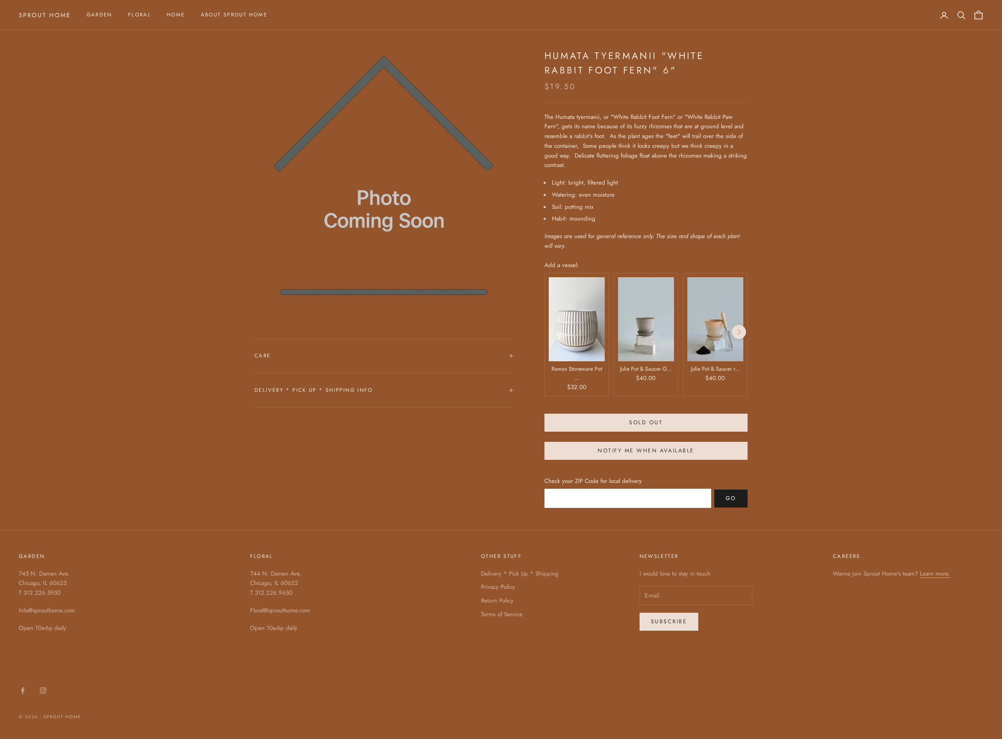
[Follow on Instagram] (43, 690)
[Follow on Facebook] (23, 690)
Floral (139, 14)
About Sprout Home (234, 14)
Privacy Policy (498, 587)
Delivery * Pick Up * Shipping (520, 573)
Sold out (646, 422)
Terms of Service (502, 614)
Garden (99, 14)
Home (176, 14)
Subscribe (669, 621)
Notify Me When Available (646, 450)
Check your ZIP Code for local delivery (593, 481)
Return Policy (497, 600)
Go (731, 498)
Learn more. (935, 573)
